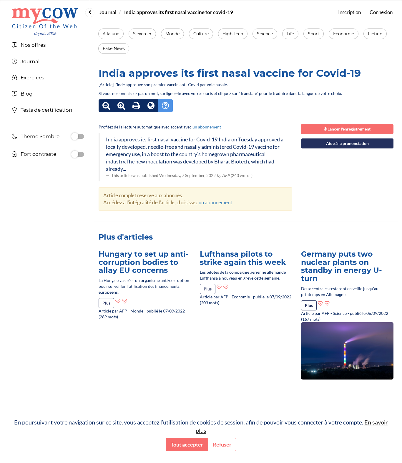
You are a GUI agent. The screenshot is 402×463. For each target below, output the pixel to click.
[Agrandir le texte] (121, 105)
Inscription (349, 12)
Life (290, 33)
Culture (201, 33)
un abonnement (206, 126)
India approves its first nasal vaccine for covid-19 (178, 12)
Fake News (114, 48)
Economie (343, 33)
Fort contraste (38, 154)
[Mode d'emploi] (165, 105)
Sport (313, 33)
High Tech (232, 33)
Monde (172, 33)
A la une (111, 33)
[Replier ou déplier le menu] (89, 12)
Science (265, 33)
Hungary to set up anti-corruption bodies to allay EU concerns (144, 262)
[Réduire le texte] (106, 105)
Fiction (375, 33)
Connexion (381, 12)
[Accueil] (45, 18)
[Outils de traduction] (151, 105)
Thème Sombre (40, 136)
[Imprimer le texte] (136, 105)
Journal (108, 12)
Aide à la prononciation (347, 143)
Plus (106, 302)
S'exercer (142, 33)
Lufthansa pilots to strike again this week (243, 258)
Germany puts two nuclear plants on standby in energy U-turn (341, 266)
